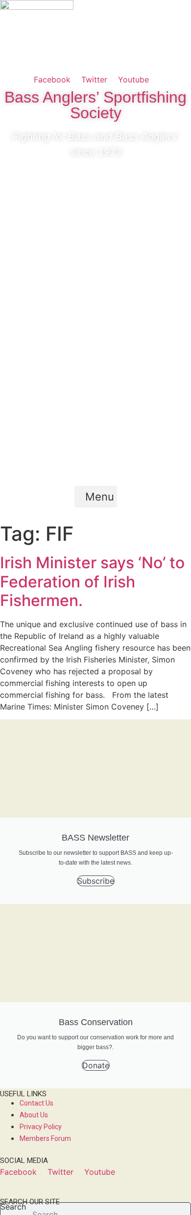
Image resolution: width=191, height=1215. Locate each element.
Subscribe (95, 881)
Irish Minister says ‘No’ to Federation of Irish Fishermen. (92, 581)
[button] (95, 496)
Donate (95, 1065)
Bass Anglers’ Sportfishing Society (95, 105)
